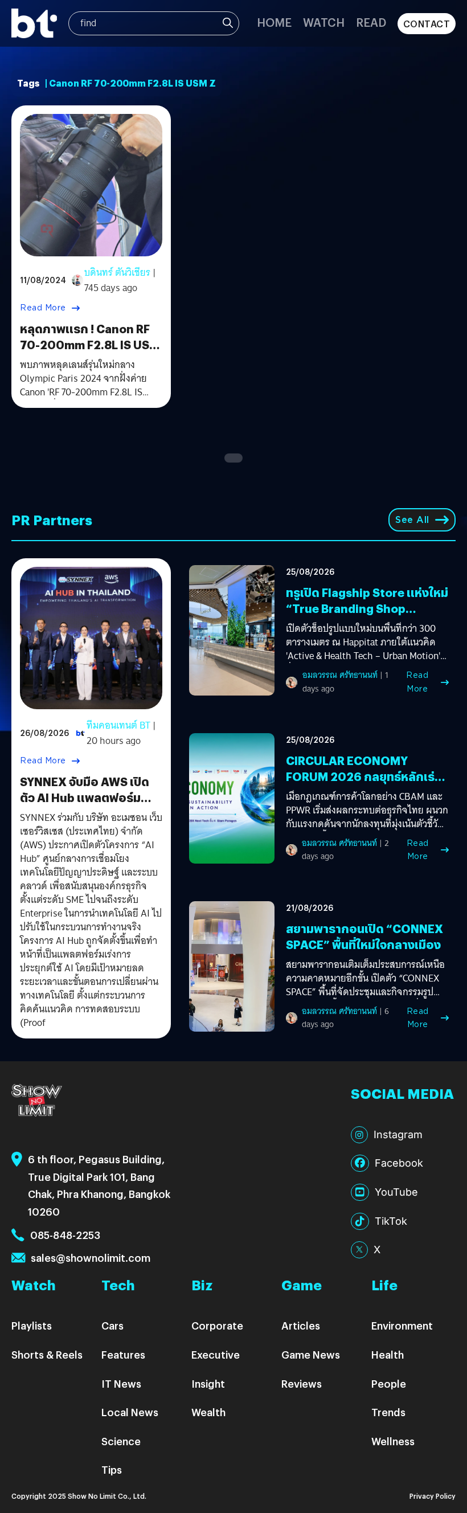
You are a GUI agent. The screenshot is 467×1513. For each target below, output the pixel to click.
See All (412, 519)
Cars (112, 1325)
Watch (324, 22)
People (388, 1383)
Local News (129, 1412)
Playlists (31, 1325)
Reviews (301, 1383)
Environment (402, 1325)
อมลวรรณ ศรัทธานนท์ (340, 675)
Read (371, 22)
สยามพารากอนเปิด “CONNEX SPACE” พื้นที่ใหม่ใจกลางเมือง (364, 936)
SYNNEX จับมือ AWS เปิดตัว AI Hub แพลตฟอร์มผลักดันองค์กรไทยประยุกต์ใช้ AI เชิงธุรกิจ (89, 805)
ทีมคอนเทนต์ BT (118, 725)
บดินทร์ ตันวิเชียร (117, 272)
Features (123, 1354)
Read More (43, 307)
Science (121, 1441)
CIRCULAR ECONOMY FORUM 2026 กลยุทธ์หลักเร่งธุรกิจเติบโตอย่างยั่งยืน (363, 776)
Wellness (393, 1441)
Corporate (217, 1325)
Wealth (208, 1412)
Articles (300, 1325)
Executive (215, 1354)
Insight (208, 1383)
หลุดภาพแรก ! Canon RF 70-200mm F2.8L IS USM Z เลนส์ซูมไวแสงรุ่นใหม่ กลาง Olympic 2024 (89, 352)
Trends (388, 1412)
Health (387, 1354)
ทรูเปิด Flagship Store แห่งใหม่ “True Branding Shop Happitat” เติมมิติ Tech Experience (367, 616)
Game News (310, 1354)
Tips (111, 1469)
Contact (426, 23)
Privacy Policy (432, 1495)
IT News (121, 1383)
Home (274, 22)
